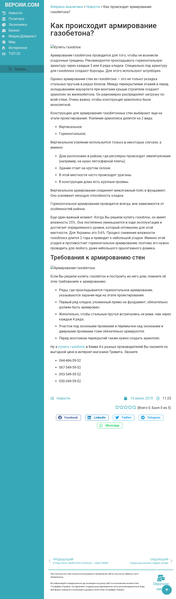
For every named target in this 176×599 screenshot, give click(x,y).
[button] (68, 418)
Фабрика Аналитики (66, 7)
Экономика (18, 25)
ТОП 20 (14, 54)
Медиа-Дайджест (22, 36)
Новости (15, 13)
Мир (12, 42)
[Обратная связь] (161, 578)
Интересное (18, 48)
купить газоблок (71, 347)
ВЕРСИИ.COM (22, 5)
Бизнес (14, 30)
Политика (16, 19)
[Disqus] (110, 490)
